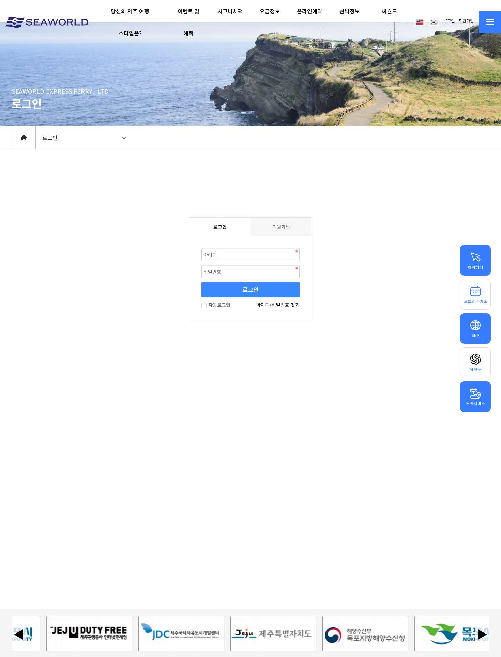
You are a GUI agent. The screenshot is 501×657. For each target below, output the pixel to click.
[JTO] (76, 634)
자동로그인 (219, 304)
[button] (130, 22)
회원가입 (466, 21)
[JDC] (168, 634)
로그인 (449, 21)
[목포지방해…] (352, 634)
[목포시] (444, 634)
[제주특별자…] (260, 634)
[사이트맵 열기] (490, 22)
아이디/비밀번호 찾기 (278, 304)
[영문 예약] (419, 21)
